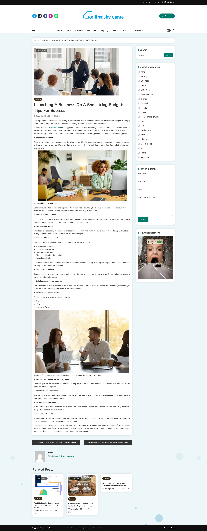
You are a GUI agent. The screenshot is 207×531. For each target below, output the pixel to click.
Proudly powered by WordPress (64, 528)
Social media (146, 144)
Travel (143, 153)
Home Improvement (149, 117)
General (144, 103)
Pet (142, 126)
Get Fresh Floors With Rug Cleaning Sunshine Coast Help (115, 484)
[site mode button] (169, 30)
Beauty (144, 76)
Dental (144, 85)
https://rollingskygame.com (64, 456)
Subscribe (168, 16)
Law (143, 121)
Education (91, 30)
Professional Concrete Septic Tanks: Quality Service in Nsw (80, 505)
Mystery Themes (98, 528)
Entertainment (147, 94)
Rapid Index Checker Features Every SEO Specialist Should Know (46, 505)
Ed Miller (57, 116)
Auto (69, 30)
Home (59, 30)
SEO (143, 135)
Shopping (104, 30)
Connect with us (138, 30)
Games (144, 99)
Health (115, 30)
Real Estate (146, 130)
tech (124, 30)
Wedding (145, 157)
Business (79, 30)
